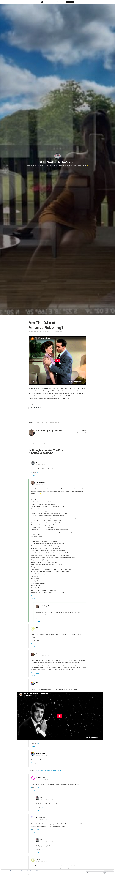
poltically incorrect (53, 422)
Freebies (38, 859)
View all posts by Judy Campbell (44, 433)
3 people (37, 643)
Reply (34, 475)
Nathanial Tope (40, 778)
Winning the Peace (80, 443)
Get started (70, 2)
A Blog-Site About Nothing (36, 443)
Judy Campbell (34, 331)
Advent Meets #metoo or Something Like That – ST (50, 770)
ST (36, 462)
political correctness (41, 422)
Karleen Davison (40, 817)
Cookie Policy (28, 872)
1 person (37, 596)
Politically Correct (45, 331)
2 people (37, 472)
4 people (37, 673)
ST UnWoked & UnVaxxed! (57, 162)
